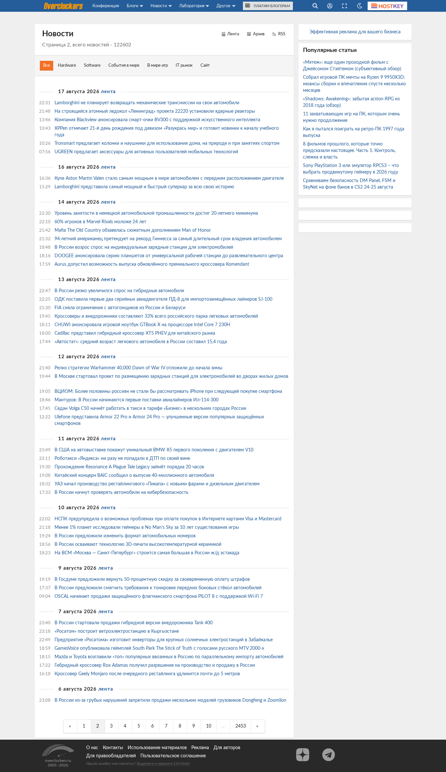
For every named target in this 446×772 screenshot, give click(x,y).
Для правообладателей (111, 756)
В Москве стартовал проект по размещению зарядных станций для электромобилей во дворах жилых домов (171, 376)
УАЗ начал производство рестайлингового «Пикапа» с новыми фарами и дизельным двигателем (158, 484)
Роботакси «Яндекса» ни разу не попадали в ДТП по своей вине (123, 458)
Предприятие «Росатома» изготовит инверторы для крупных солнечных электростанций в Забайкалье (164, 640)
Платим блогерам (271, 6)
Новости (159, 6)
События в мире (123, 65)
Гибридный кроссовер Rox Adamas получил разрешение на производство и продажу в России (155, 665)
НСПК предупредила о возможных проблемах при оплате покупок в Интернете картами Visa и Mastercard (169, 519)
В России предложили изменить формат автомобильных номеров (126, 536)
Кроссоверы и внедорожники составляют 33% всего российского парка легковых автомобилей (157, 316)
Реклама (200, 748)
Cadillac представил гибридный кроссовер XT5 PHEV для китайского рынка (135, 333)
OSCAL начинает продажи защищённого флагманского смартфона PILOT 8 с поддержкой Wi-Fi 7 (159, 596)
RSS (281, 34)
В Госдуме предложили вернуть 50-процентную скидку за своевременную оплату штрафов (153, 579)
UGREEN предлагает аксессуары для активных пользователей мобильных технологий (147, 152)
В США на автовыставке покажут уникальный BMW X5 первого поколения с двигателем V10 (155, 450)
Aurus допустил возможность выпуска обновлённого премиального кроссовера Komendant (152, 264)
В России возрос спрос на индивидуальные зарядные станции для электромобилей (144, 247)
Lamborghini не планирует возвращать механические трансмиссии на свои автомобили (148, 103)
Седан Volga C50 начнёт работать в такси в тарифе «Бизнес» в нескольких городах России (151, 408)
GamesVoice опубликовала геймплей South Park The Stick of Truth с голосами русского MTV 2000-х (160, 648)
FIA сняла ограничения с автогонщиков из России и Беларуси (121, 308)
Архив (258, 34)
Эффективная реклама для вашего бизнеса (355, 32)
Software (92, 65)
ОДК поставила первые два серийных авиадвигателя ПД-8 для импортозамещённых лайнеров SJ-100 (164, 299)
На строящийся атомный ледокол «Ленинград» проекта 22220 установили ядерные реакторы (155, 111)
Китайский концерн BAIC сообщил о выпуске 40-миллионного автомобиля (135, 475)
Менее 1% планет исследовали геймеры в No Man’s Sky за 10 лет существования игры (147, 527)
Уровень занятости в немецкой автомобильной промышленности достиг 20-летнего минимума (157, 213)
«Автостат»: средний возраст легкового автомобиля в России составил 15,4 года (141, 342)
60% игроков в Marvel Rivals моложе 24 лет (101, 222)
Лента (232, 34)
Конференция (105, 6)
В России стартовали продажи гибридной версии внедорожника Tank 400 (134, 623)
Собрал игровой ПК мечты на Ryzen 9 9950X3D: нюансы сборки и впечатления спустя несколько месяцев (354, 84)
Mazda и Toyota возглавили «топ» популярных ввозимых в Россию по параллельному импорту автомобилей (170, 657)
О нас (92, 748)
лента (108, 91)
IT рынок (184, 65)
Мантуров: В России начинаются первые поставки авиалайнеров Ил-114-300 (137, 400)
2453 (240, 726)
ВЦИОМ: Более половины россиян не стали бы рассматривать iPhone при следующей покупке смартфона (169, 391)
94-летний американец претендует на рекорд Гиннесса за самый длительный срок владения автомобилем (169, 239)
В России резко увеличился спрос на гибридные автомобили (120, 291)
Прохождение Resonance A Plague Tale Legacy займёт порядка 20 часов (130, 467)
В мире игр (157, 65)
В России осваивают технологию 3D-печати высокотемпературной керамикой (139, 544)
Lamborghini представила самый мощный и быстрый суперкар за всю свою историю (145, 187)
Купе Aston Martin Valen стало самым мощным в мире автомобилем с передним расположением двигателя (170, 178)
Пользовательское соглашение (173, 756)
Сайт (205, 65)
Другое (223, 6)
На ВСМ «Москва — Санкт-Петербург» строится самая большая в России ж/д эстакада (148, 553)
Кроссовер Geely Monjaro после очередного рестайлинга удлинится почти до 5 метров (148, 674)
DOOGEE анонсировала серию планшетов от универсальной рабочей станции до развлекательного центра (169, 256)
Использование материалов (157, 748)
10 (208, 726)
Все (46, 65)
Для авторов (227, 748)
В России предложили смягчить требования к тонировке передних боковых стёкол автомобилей (159, 588)
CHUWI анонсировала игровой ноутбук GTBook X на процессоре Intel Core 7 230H (143, 325)
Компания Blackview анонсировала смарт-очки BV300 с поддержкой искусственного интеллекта (158, 120)
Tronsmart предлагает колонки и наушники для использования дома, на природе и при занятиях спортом (168, 143)
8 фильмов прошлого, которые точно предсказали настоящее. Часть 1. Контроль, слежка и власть (349, 150)
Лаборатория (191, 6)
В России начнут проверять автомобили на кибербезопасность (122, 492)
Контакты (113, 748)
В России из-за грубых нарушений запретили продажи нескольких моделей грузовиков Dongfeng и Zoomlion (170, 700)
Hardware (67, 65)
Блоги (132, 6)
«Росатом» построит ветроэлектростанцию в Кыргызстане (117, 631)
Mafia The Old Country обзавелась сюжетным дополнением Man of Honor (133, 230)
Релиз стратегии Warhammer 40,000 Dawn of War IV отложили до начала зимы (139, 368)
